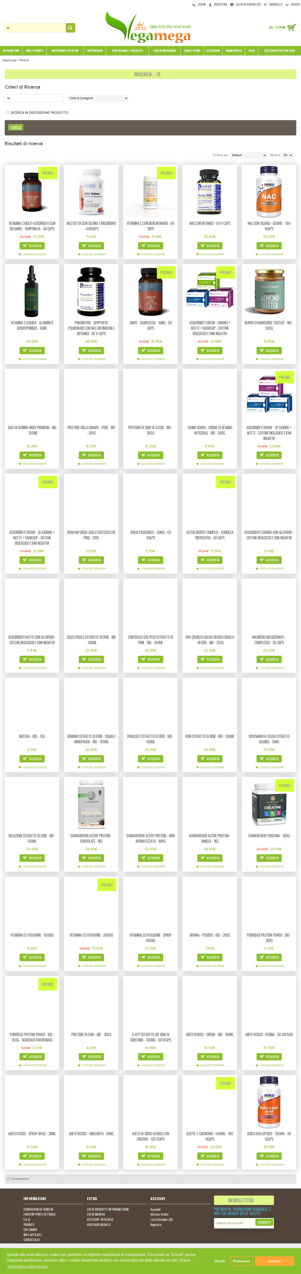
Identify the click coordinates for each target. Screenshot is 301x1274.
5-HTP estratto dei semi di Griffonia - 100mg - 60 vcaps (150, 1037)
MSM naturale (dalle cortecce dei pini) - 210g (91, 535)
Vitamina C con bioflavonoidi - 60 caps (150, 226)
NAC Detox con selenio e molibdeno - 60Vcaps (91, 226)
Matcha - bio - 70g (32, 736)
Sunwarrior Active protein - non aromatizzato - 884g (150, 838)
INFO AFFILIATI (33, 1234)
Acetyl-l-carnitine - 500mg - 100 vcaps (209, 1136)
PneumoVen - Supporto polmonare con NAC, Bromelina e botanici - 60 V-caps (91, 328)
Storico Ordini (159, 1214)
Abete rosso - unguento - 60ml (91, 1133)
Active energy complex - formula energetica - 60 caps (209, 535)
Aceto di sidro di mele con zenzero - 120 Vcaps (150, 1136)
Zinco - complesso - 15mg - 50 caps (150, 325)
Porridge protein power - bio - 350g (269, 937)
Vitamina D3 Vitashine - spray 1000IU (150, 937)
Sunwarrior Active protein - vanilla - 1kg (209, 838)
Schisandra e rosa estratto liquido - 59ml (269, 739)
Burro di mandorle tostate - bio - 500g (269, 325)
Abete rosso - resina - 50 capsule (269, 1034)
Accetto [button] (274, 1261)
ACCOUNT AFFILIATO (100, 1219)
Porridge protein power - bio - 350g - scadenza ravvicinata (32, 1037)
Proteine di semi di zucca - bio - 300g (150, 430)
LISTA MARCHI (96, 1214)
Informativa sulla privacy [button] (28, 1267)
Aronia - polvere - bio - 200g (210, 935)
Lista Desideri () (161, 1219)
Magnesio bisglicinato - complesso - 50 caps (269, 639)
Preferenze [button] (241, 1261)
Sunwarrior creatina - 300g (269, 835)
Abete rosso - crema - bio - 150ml (210, 1034)
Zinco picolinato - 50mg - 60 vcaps (150, 535)
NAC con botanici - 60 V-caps (209, 223)
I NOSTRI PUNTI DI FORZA (40, 1214)
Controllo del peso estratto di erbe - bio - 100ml (150, 639)
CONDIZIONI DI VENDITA (38, 1209)
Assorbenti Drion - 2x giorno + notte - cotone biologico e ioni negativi (269, 433)
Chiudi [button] (219, 1261)
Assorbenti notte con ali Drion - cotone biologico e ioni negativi (31, 639)
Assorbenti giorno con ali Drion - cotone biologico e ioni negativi (269, 535)
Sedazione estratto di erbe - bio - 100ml (32, 838)
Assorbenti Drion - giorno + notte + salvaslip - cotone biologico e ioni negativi (209, 328)
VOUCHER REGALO (99, 1224)
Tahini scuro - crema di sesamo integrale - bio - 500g (209, 430)
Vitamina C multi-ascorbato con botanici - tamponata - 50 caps (32, 226)
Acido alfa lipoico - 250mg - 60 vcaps (269, 1136)
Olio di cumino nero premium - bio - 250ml (32, 430)
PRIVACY (29, 1224)
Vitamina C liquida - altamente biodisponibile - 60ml (32, 325)
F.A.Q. (27, 1219)
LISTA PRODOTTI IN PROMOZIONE (108, 1209)
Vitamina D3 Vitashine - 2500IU (91, 935)
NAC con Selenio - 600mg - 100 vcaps (269, 226)
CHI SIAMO (30, 1229)
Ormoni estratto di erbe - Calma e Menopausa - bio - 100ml (91, 739)
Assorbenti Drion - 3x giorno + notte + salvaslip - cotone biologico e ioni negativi (32, 537)
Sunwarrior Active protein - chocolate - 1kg (91, 838)
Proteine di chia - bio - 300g (91, 1034)
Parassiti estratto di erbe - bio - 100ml (150, 739)
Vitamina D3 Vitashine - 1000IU (31, 935)
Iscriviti (264, 1222)
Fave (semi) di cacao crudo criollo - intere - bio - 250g (210, 639)
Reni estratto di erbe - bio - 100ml (209, 736)
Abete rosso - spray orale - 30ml (31, 1133)
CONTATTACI (32, 1239)
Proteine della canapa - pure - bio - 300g (91, 430)
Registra (156, 1224)
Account (155, 1209)
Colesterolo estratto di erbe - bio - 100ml (91, 639)
